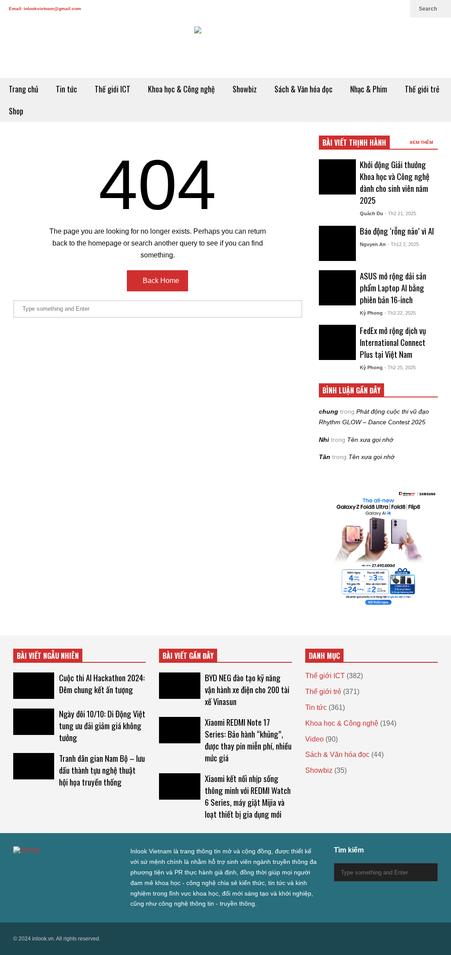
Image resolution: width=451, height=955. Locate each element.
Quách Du (371, 213)
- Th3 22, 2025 (400, 313)
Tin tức (66, 89)
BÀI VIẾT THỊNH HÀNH (354, 142)
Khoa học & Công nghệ (181, 89)
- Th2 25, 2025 (400, 367)
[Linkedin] (399, 9)
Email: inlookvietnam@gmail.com (45, 8)
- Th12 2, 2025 (403, 244)
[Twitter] (328, 9)
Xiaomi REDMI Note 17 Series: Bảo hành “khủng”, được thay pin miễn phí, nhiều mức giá (248, 740)
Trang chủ (23, 89)
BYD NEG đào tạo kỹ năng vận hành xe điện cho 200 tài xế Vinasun (247, 689)
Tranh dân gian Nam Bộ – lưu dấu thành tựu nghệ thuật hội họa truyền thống (102, 770)
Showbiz (245, 89)
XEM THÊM (422, 142)
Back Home (160, 280)
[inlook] (225, 47)
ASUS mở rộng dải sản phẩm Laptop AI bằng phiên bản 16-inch (393, 287)
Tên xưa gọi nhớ (370, 439)
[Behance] (80, 868)
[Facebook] (343, 9)
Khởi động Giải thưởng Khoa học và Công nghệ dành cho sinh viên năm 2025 (394, 182)
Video (314, 739)
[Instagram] (371, 9)
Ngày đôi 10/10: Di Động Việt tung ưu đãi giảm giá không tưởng (102, 725)
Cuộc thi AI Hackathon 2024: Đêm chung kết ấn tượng (102, 683)
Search (428, 9)
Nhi (324, 439)
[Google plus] (357, 9)
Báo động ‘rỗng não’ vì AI (397, 231)
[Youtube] (385, 9)
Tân (324, 456)
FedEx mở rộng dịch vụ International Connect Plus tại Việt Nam (393, 342)
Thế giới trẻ (422, 89)
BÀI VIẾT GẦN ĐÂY (188, 655)
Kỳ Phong (371, 313)
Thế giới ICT (112, 89)
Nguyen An (373, 244)
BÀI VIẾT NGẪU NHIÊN (48, 655)
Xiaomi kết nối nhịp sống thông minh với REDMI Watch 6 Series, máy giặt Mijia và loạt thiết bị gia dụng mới (248, 796)
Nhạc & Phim (368, 89)
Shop (16, 111)
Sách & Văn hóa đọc (303, 89)
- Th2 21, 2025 (400, 213)
